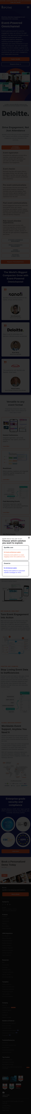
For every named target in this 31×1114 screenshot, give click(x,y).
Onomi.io (7, 563)
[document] (15, 557)
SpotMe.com (8, 547)
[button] (28, 537)
